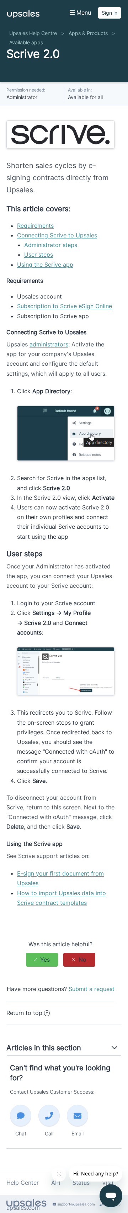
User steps (38, 254)
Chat (20, 1133)
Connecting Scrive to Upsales (57, 235)
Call (49, 1133)
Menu (83, 12)
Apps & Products (88, 33)
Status (81, 1182)
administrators (49, 344)
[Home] (23, 16)
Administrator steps (50, 244)
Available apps (26, 42)
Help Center (22, 1182)
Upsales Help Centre (33, 33)
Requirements (35, 225)
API (55, 1182)
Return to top (24, 1012)
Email (77, 1133)
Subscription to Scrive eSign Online (64, 306)
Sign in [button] (109, 13)
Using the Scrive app (45, 264)
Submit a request (91, 988)
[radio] (42, 960)
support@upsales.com (75, 1204)
